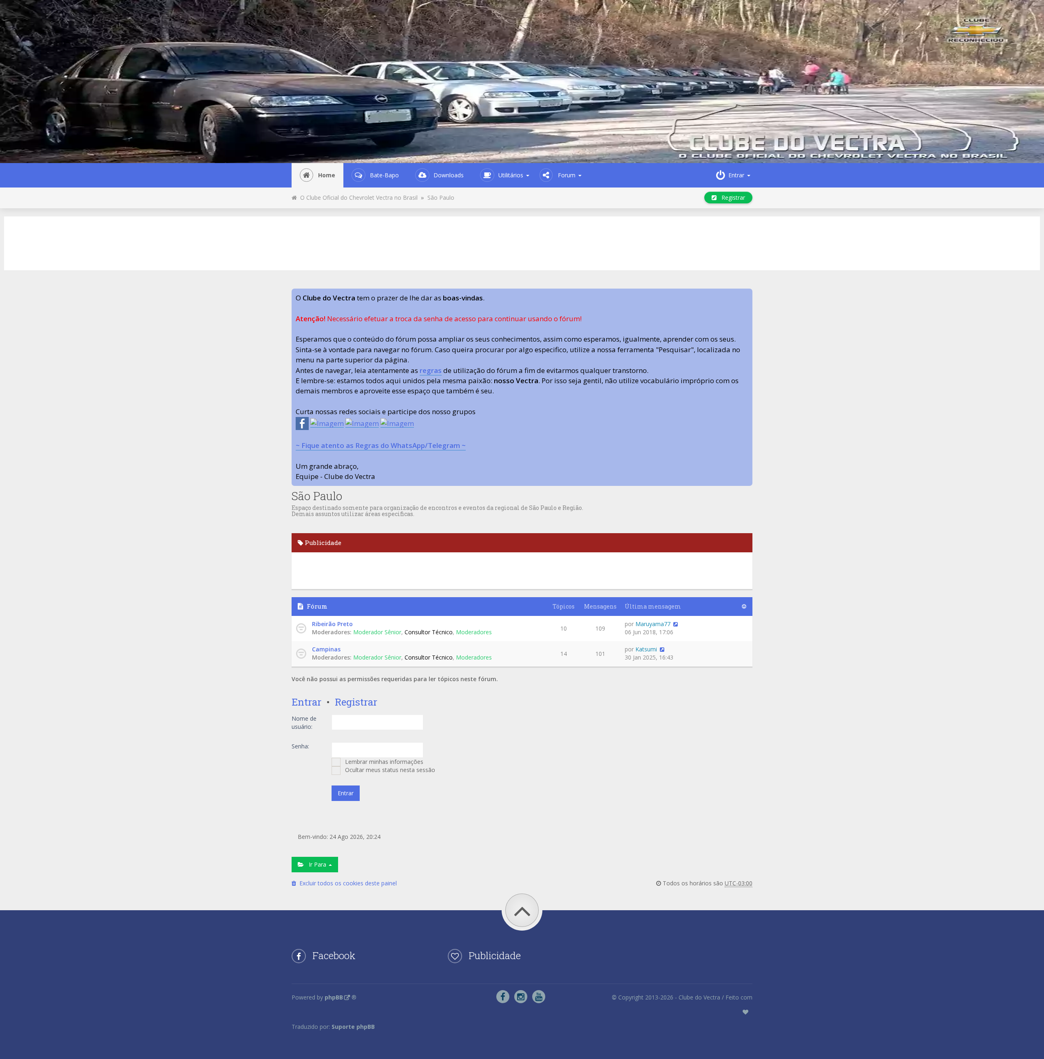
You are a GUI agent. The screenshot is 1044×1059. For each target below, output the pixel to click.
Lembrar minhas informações (383, 762)
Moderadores (474, 632)
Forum (566, 175)
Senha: (300, 746)
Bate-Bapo (384, 175)
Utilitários (510, 175)
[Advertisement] (522, 242)
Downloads (449, 175)
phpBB (334, 997)
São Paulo (440, 197)
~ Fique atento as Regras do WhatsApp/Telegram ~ (381, 445)
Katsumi (646, 649)
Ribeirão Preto (332, 624)
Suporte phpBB (353, 1026)
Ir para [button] (316, 864)
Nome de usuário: (304, 722)
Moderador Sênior (377, 632)
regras (431, 370)
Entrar (306, 701)
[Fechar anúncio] (745, 295)
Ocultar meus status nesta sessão (389, 770)
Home (326, 175)
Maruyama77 (652, 624)
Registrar (731, 197)
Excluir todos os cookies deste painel (346, 883)
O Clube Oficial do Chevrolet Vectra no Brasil (357, 197)
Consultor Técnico (429, 632)
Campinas (326, 649)
